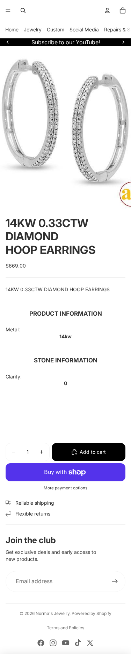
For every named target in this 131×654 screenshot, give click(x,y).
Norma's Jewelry (53, 613)
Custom (55, 29)
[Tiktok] (78, 643)
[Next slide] (123, 42)
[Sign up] (115, 581)
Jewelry (33, 29)
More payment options (65, 488)
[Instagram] (53, 643)
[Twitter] (90, 643)
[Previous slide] (7, 42)
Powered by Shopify (91, 613)
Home (12, 29)
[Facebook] (41, 643)
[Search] (23, 10)
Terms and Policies (65, 627)
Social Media (84, 29)
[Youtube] (65, 643)
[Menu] (8, 10)
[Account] (107, 10)
